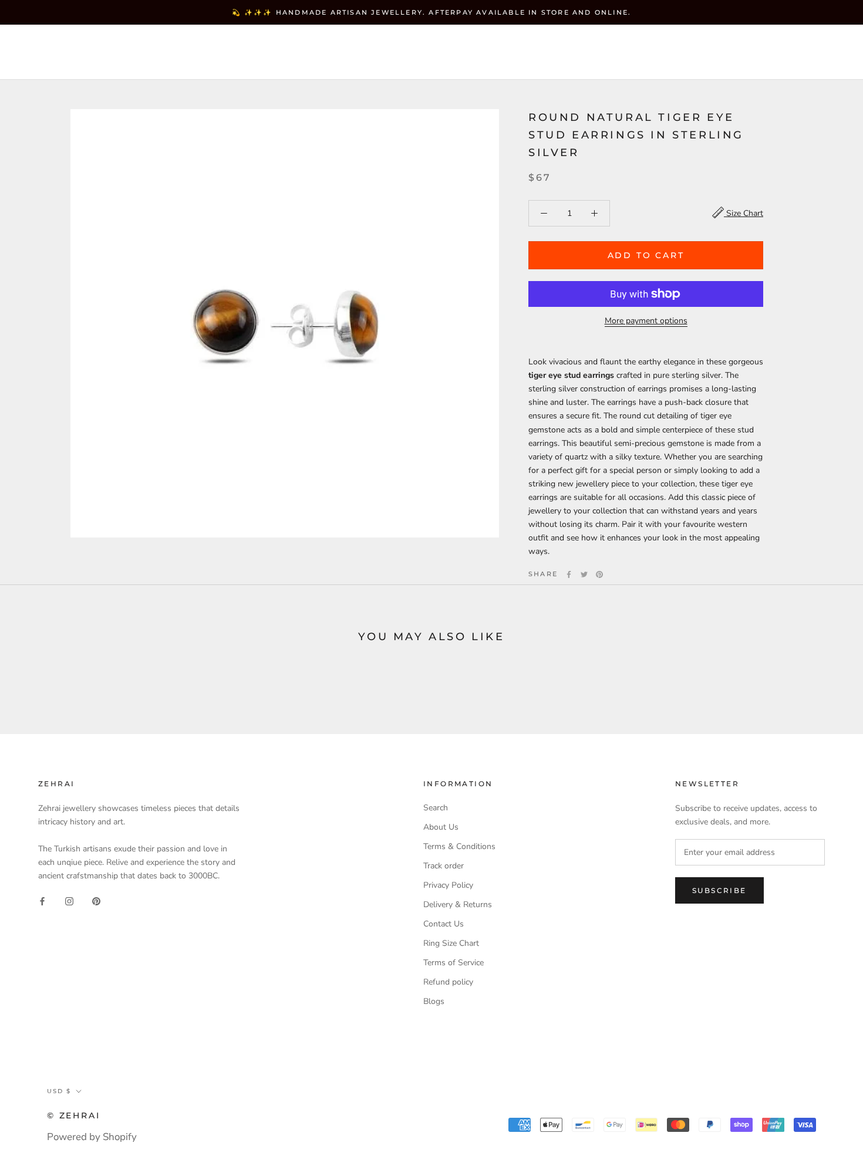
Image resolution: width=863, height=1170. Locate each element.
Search (757, 52)
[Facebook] (568, 574)
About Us (441, 827)
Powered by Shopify (92, 1137)
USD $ (582, 52)
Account (640, 52)
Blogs (433, 1001)
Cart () (812, 52)
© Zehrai (73, 1115)
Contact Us (443, 923)
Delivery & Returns (457, 904)
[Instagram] (69, 901)
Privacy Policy (448, 885)
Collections (197, 42)
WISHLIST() (700, 52)
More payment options (646, 320)
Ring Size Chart (451, 943)
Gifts (43, 62)
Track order (443, 865)
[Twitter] (584, 574)
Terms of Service (453, 962)
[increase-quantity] (594, 213)
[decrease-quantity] (544, 213)
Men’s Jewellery (301, 42)
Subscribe (719, 890)
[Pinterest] (599, 574)
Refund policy (448, 982)
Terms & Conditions (459, 846)
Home (43, 42)
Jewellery (111, 42)
